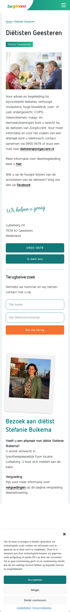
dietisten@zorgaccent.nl (37, 149)
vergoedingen (16, 487)
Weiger (35, 590)
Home (9, 21)
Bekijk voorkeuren (35, 600)
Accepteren (35, 579)
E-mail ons (35, 259)
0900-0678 (35, 248)
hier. (19, 164)
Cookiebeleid (24, 607)
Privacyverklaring (41, 607)
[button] (64, 534)
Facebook (23, 185)
